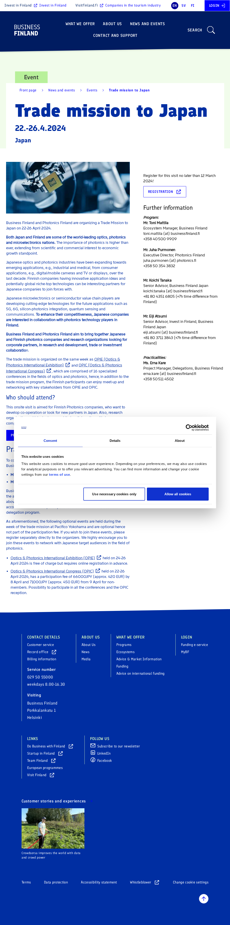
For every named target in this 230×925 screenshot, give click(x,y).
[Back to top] (203, 898)
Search (195, 30)
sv (183, 5)
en (174, 5)
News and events (147, 23)
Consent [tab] (50, 441)
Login (214, 5)
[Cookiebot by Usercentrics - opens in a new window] (189, 427)
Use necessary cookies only (114, 494)
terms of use (59, 474)
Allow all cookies (177, 494)
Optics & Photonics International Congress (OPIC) (52, 571)
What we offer (80, 23)
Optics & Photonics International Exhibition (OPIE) (53, 558)
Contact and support (115, 35)
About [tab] (180, 441)
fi (193, 5)
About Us (112, 23)
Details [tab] (115, 441)
